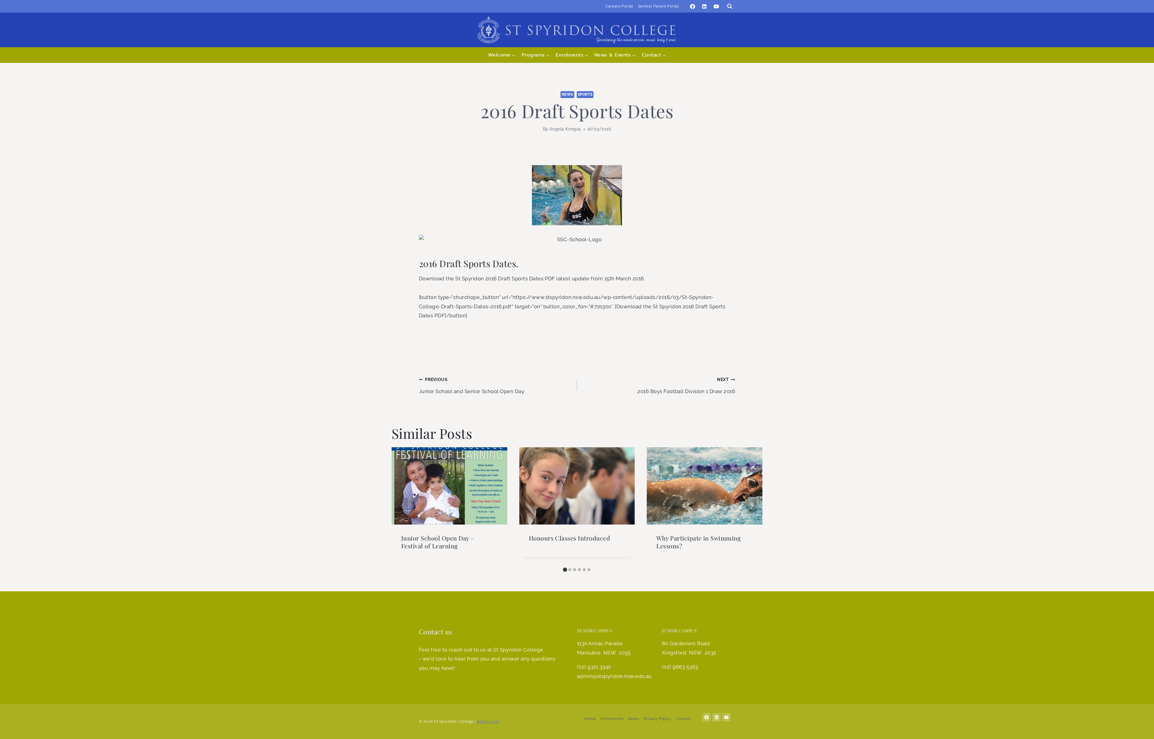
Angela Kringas (565, 129)
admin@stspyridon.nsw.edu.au (614, 676)
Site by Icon (488, 721)
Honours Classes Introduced (569, 538)
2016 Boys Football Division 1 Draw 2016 (686, 385)
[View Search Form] (729, 6)
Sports (585, 94)
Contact (683, 718)
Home (590, 718)
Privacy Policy (657, 718)
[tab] (565, 570)
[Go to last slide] (402, 506)
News (567, 94)
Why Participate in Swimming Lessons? (698, 542)
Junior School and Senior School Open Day (471, 385)
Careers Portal (619, 6)
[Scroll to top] (1140, 728)
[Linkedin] (704, 6)
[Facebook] (693, 6)
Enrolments (611, 718)
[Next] (751, 506)
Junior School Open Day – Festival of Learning (437, 542)
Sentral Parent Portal (658, 6)
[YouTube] (716, 6)
